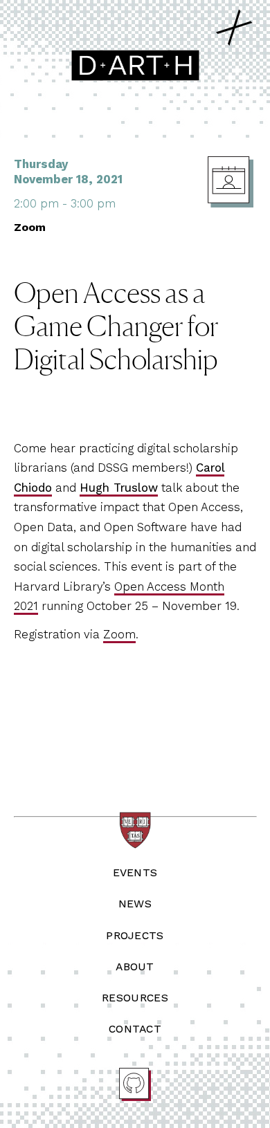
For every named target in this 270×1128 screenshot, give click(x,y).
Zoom (119, 634)
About (135, 966)
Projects (135, 935)
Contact (135, 1028)
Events (135, 872)
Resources (135, 997)
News (135, 903)
